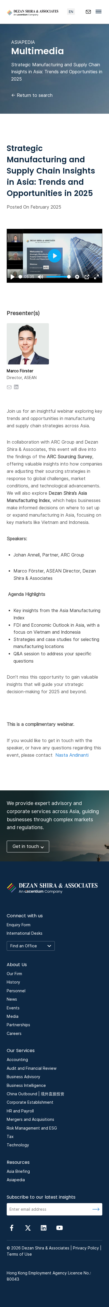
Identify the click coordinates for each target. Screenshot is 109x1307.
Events (13, 1008)
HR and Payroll (20, 1111)
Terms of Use (19, 1254)
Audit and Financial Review (31, 1068)
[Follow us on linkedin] (43, 1227)
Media (12, 1016)
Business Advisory (23, 1077)
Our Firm (14, 973)
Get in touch (26, 846)
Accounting (17, 1059)
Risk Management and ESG (32, 1128)
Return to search (32, 95)
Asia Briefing (18, 1171)
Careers (14, 1033)
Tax (10, 1136)
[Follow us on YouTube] (59, 1227)
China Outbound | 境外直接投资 (35, 1094)
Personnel (16, 991)
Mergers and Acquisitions (30, 1119)
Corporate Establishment (30, 1102)
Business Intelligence (26, 1085)
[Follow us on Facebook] (11, 1227)
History (13, 982)
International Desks (24, 933)
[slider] (20, 276)
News (12, 999)
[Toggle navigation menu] (100, 11)
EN (71, 12)
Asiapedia (16, 1180)
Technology (18, 1145)
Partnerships (18, 1025)
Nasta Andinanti (72, 755)
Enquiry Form (18, 925)
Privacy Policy (86, 1248)
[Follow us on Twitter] (27, 1227)
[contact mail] (88, 12)
